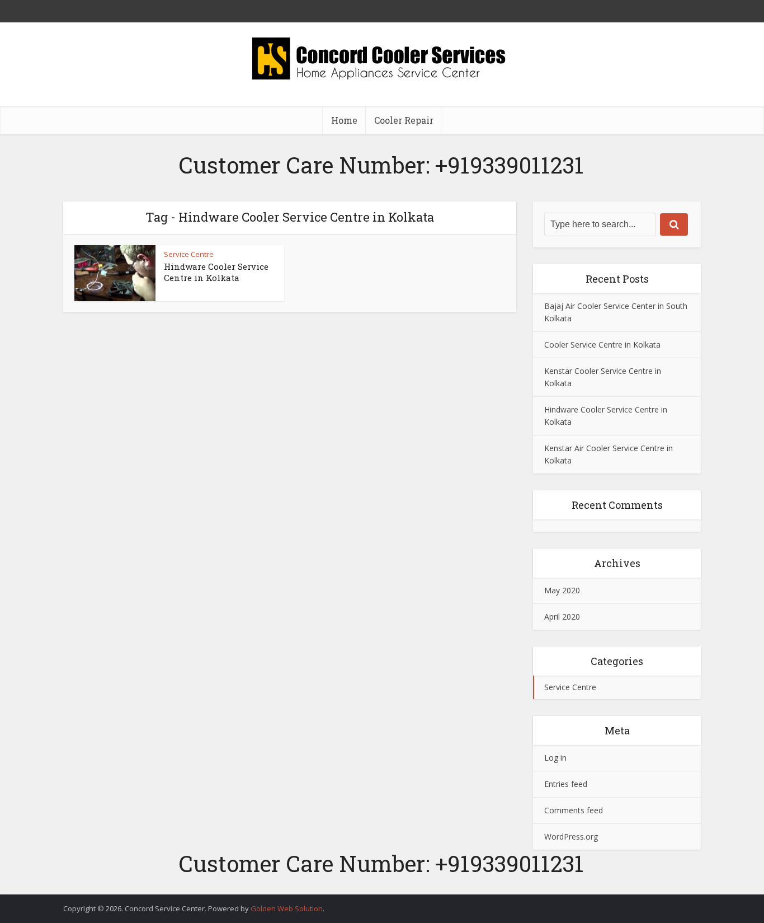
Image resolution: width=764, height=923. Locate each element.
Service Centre (189, 254)
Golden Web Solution (287, 908)
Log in (555, 757)
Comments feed (573, 810)
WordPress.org (571, 836)
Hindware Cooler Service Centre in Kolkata (216, 272)
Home (344, 120)
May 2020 (562, 590)
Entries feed (565, 784)
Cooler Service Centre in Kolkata (602, 344)
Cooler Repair (403, 120)
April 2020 (562, 616)
